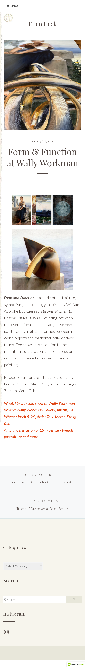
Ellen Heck (42, 24)
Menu (14, 6)
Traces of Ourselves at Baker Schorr (42, 505)
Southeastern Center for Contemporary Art (42, 478)
